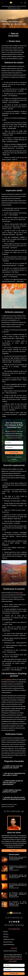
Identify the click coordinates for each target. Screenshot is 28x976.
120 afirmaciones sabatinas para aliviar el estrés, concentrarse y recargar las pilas (18, 894)
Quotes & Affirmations (8, 944)
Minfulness (5, 934)
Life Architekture (11, 925)
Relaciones (5, 936)
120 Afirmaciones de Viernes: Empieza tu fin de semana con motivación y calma (18, 903)
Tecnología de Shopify (19, 925)
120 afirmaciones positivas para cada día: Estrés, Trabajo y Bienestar (18, 875)
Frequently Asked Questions (10, 951)
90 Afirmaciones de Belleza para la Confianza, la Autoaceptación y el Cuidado (18, 867)
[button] (2, 2)
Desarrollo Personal (7, 942)
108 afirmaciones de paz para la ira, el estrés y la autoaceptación (18, 857)
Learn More (14, 850)
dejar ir (23, 157)
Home (3, 6)
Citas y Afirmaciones (10, 6)
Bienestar (5, 931)
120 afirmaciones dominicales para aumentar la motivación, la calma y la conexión (18, 885)
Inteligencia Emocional (8, 939)
